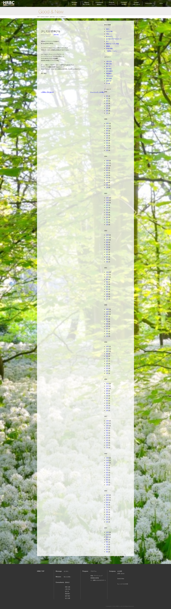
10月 (107, 128)
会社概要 (119, 571)
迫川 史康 (109, 78)
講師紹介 (67, 582)
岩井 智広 (56, 34)
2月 (107, 110)
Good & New (51, 11)
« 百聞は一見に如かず (47, 92)
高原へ (108, 29)
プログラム (93, 571)
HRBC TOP (40, 571)
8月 (107, 96)
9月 (107, 131)
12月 (107, 123)
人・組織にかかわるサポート (98, 580)
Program (111, 3)
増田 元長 (109, 64)
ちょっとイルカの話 (122, 584)
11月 (107, 126)
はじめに (66, 571)
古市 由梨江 (109, 71)
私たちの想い (67, 576)
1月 (107, 113)
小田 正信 (109, 61)
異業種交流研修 (95, 578)
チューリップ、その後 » (97, 92)
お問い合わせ (120, 573)
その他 (108, 83)
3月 (107, 108)
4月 (107, 106)
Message (74, 3)
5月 (107, 103)
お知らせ (108, 81)
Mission (86, 3)
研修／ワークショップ (96, 575)
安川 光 (108, 66)
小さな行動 (109, 31)
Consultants (99, 3)
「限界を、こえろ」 (112, 51)
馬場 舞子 (109, 73)
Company (124, 3)
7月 (107, 98)
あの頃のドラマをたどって (114, 39)
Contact (136, 3)
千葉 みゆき (109, 76)
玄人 (107, 41)
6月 (107, 101)
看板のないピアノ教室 (112, 43)
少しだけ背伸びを (50, 31)
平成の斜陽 (109, 48)
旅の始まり (109, 36)
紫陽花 (108, 46)
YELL (107, 34)
